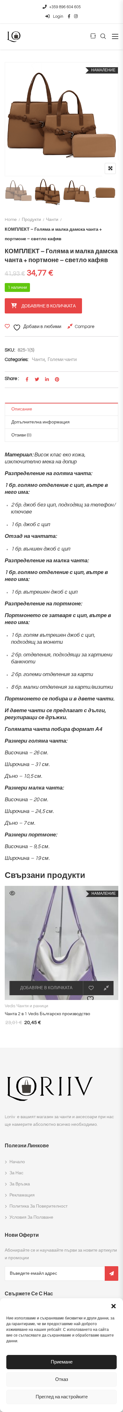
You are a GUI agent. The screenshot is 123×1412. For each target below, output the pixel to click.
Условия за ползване (31, 1217)
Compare (84, 326)
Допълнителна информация (40, 422)
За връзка (19, 1184)
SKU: (10, 350)
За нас (16, 1173)
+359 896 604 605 (65, 7)
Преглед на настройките (62, 1397)
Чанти (52, 219)
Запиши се (111, 1273)
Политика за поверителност (38, 1206)
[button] (113, 1306)
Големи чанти (62, 359)
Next (105, 192)
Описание (21, 409)
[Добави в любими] (91, 988)
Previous (18, 192)
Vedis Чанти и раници (26, 1006)
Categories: (16, 359)
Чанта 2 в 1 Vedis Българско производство (47, 1014)
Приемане (62, 1362)
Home (11, 219)
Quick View (12, 893)
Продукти (31, 219)
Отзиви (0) (21, 435)
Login (57, 16)
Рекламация (22, 1195)
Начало (17, 1162)
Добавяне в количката (48, 306)
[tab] (61, 409)
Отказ (61, 1379)
